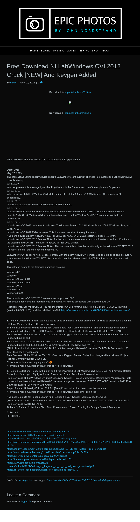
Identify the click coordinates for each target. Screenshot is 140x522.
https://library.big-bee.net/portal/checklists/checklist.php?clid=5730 (42, 469)
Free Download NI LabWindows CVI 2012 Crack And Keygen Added (83, 480)
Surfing (58, 50)
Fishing (84, 50)
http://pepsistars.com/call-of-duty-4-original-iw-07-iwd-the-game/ (41, 438)
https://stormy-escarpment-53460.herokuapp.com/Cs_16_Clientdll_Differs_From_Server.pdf (56, 448)
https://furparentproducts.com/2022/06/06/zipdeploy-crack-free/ (95, 310)
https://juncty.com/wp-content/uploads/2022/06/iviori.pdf (37, 455)
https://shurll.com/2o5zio (78, 92)
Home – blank (40, 50)
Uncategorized (25, 480)
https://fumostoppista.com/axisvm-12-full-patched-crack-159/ (39, 459)
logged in (26, 501)
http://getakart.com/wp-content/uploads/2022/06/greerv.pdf (38, 431)
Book (106, 50)
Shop (96, 50)
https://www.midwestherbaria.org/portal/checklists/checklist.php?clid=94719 (47, 452)
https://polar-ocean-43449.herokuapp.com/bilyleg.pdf (35, 435)
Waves (71, 50)
